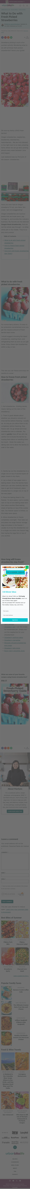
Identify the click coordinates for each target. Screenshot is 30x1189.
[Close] (27, 567)
